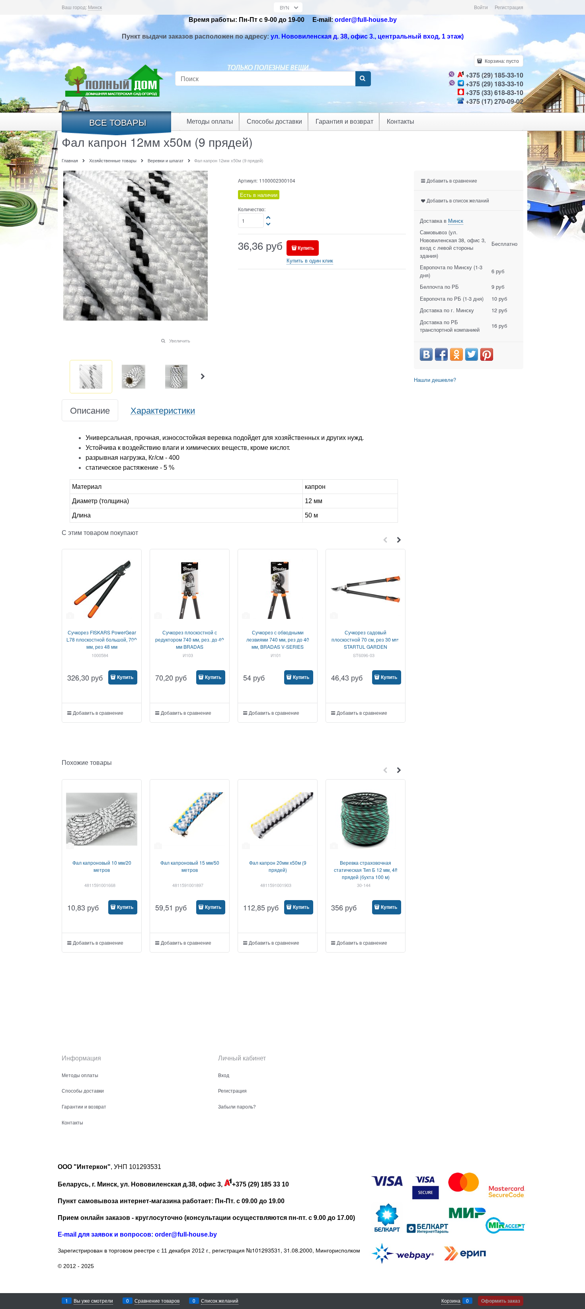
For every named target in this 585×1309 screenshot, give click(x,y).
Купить (306, 247)
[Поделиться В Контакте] (426, 354)
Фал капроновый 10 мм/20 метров (101, 866)
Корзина (450, 1300)
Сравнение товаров (157, 1300)
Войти (481, 7)
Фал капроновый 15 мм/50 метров (189, 866)
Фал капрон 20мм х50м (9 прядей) (277, 866)
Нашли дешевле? (435, 379)
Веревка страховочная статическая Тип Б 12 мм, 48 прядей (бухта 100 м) (366, 869)
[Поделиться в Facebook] (441, 354)
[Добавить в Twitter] (471, 354)
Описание (90, 410)
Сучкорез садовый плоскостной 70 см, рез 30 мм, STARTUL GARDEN (366, 639)
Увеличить (179, 340)
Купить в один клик (310, 260)
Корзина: (501, 60)
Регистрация (509, 7)
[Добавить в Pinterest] (486, 354)
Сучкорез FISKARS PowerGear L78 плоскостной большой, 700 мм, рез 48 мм (101, 639)
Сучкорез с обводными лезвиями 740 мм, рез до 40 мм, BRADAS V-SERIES (277, 639)
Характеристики (163, 410)
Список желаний (219, 1300)
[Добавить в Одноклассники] (456, 354)
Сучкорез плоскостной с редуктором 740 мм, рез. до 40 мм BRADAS (189, 639)
